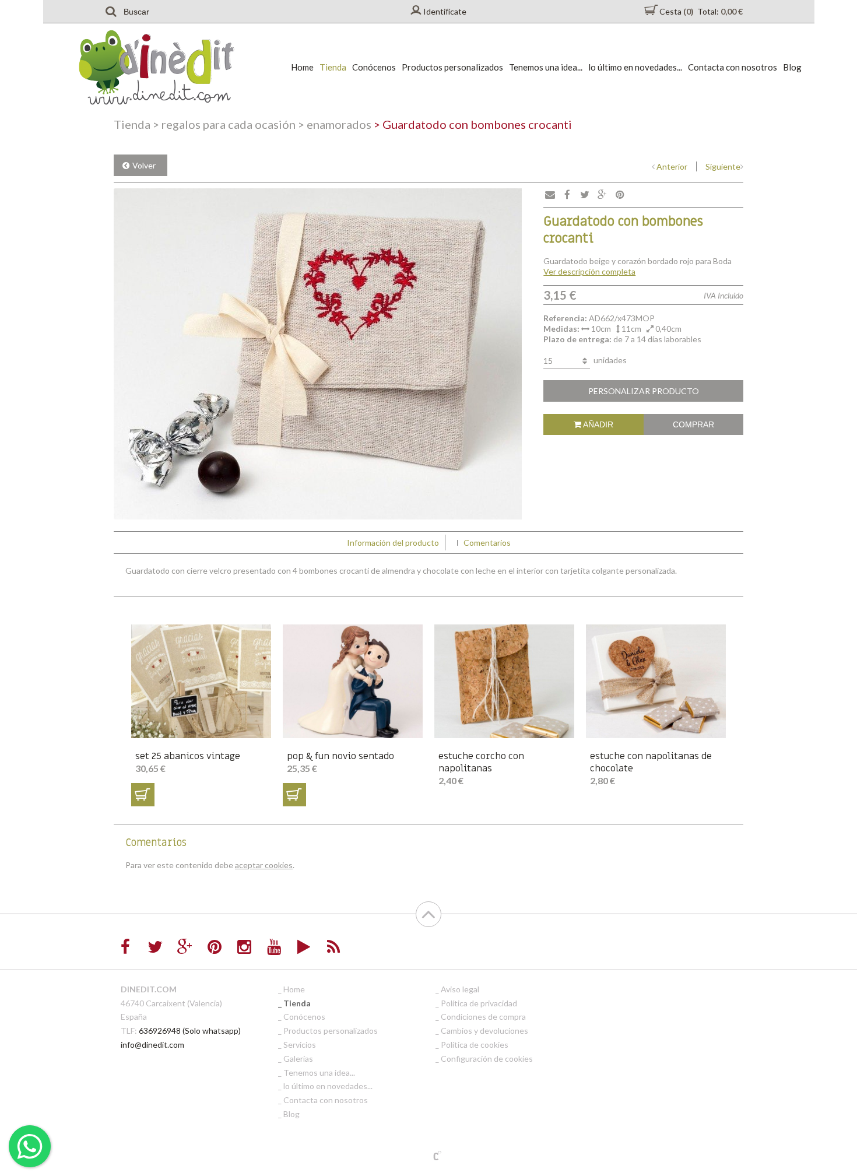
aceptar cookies (264, 865)
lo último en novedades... (635, 67)
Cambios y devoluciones (484, 1030)
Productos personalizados (452, 67)
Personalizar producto (643, 391)
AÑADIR (597, 424)
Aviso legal (460, 989)
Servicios (299, 1044)
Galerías (298, 1058)
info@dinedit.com (152, 1044)
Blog (792, 67)
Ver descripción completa (589, 271)
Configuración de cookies (487, 1058)
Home (302, 67)
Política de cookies (474, 1044)
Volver (144, 165)
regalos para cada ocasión (224, 124)
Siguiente (722, 166)
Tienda (332, 67)
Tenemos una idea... (545, 67)
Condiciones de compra (483, 1016)
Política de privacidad (479, 1003)
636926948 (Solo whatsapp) (190, 1030)
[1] (142, 794)
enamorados (334, 124)
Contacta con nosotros (732, 67)
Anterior (671, 166)
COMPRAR (693, 424)
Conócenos (374, 67)
